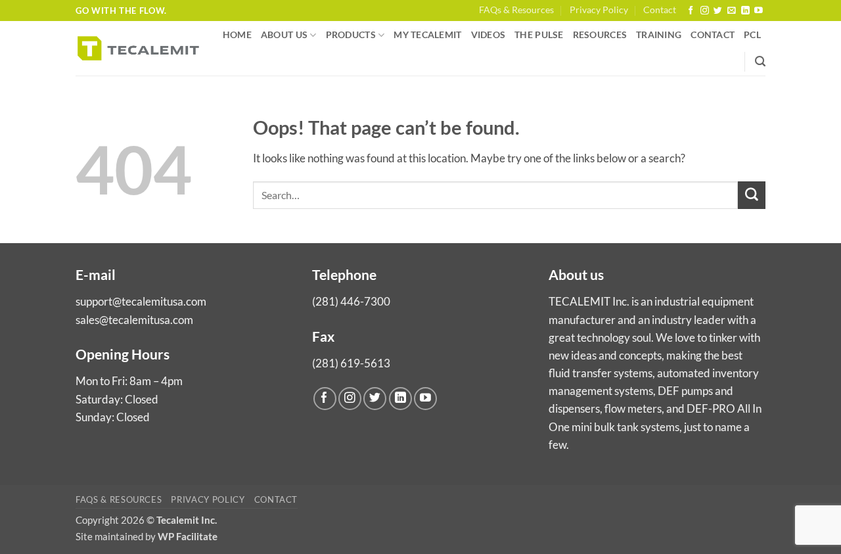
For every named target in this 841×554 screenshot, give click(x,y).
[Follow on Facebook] (691, 11)
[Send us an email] (731, 11)
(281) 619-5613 (351, 363)
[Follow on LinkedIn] (745, 11)
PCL (752, 35)
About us (284, 35)
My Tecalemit (427, 35)
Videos (488, 35)
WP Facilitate (187, 536)
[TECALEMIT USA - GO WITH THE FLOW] (138, 48)
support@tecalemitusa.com (141, 301)
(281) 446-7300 (351, 301)
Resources (600, 35)
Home (237, 35)
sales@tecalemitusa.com (134, 320)
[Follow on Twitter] (718, 11)
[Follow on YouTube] (758, 11)
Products (351, 35)
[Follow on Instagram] (704, 11)
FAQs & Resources (516, 10)
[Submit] (751, 195)
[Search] (760, 62)
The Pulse (538, 35)
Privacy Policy (599, 10)
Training (658, 35)
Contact (659, 10)
